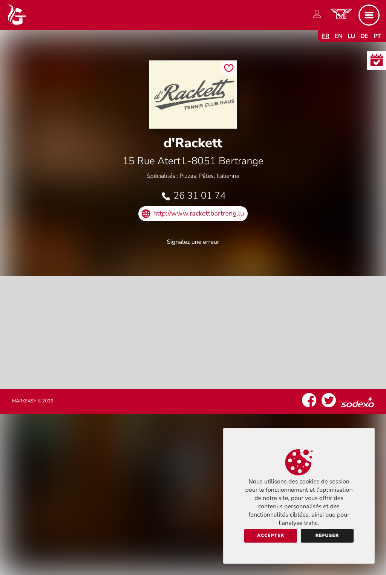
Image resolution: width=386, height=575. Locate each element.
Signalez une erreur (193, 242)
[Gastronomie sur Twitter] (329, 407)
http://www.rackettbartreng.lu (198, 213)
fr (325, 36)
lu (351, 36)
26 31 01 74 (199, 195)
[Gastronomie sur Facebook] (309, 407)
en (338, 36)
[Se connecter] (317, 18)
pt (377, 36)
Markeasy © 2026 (32, 401)
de (364, 36)
